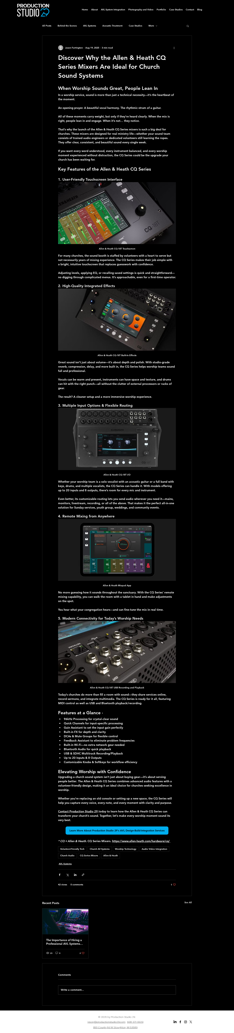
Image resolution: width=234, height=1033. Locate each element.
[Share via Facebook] (59, 874)
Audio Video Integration (154, 849)
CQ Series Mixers (89, 855)
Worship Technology (125, 849)
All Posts (46, 25)
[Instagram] (185, 1022)
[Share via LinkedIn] (75, 874)
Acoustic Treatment (112, 25)
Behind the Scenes (67, 25)
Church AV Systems (100, 849)
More (151, 25)
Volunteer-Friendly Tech (72, 849)
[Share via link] (83, 874)
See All (188, 902)
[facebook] (180, 1022)
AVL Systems (89, 25)
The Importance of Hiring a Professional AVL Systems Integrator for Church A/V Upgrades (64, 942)
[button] (187, 26)
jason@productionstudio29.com (106, 1022)
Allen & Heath (110, 855)
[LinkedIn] (175, 1022)
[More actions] (174, 48)
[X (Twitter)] (191, 1022)
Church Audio (67, 855)
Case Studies (135, 25)
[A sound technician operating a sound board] (65, 921)
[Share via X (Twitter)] (67, 874)
